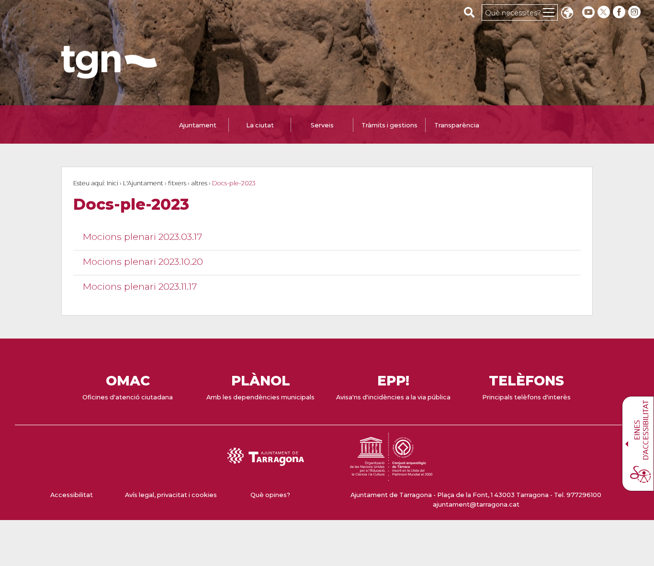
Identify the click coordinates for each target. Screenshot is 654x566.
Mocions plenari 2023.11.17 (140, 286)
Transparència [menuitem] (456, 125)
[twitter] (604, 12)
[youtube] (588, 12)
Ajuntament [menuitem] (197, 125)
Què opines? (270, 494)
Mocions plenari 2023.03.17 (142, 236)
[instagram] (635, 12)
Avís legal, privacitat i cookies (171, 494)
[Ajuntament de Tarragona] (109, 74)
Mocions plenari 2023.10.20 (143, 261)
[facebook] (620, 12)
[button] (567, 13)
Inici (112, 183)
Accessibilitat (71, 494)
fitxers (177, 183)
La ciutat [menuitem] (260, 125)
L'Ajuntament (143, 183)
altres (199, 183)
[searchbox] (469, 12)
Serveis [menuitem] (322, 125)
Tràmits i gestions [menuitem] (389, 125)
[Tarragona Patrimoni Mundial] (391, 476)
